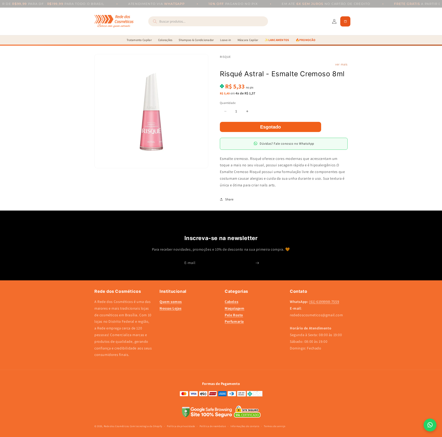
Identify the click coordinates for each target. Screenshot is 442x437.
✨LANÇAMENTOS (277, 40)
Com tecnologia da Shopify (146, 426)
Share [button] (229, 199)
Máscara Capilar (248, 40)
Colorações (165, 40)
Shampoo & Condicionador (196, 40)
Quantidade (228, 103)
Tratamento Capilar (139, 40)
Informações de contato (244, 426)
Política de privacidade (181, 426)
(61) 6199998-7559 (324, 301)
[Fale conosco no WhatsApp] (430, 425)
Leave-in (225, 40)
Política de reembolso (213, 426)
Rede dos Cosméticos (116, 426)
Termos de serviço (274, 426)
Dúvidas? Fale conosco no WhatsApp (287, 143)
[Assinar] (257, 263)
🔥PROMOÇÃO (305, 40)
